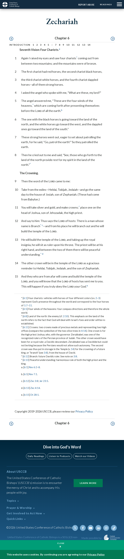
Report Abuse (86, 4)
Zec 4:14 (35, 387)
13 (83, 44)
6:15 (26, 394)
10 (67, 44)
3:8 (45, 352)
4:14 (83, 330)
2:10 (65, 316)
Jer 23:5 (43, 380)
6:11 (25, 327)
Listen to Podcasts (59, 456)
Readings (106, 4)
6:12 (25, 356)
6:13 (25, 359)
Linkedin (98, 528)
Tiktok (114, 528)
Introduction (19, 44)
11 (73, 44)
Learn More (88, 483)
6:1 (25, 298)
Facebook (83, 528)
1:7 (26, 305)
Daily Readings (36, 456)
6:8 (25, 316)
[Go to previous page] (12, 38)
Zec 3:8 (34, 380)
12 (78, 44)
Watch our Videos (85, 456)
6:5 (25, 308)
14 (89, 44)
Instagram (106, 528)
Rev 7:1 (33, 374)
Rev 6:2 (33, 367)
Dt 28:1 (34, 394)
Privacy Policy (84, 411)
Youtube (90, 528)
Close (61, 543)
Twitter (75, 528)
